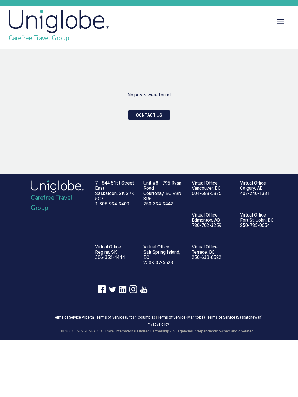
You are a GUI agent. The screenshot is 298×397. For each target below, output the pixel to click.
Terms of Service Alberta (73, 317)
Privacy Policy (158, 324)
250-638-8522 (206, 257)
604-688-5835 (206, 193)
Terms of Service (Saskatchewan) (235, 317)
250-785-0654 (255, 225)
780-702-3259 (206, 225)
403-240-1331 (255, 193)
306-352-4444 (110, 257)
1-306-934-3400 (112, 204)
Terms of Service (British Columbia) (126, 317)
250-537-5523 (158, 262)
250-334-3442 (158, 204)
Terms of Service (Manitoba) (181, 317)
